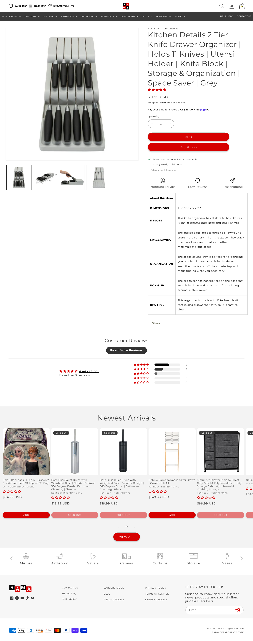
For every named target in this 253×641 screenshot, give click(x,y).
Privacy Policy (155, 587)
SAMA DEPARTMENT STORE (228, 632)
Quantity (153, 116)
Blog (107, 593)
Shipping (153, 102)
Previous (12, 558)
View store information (164, 170)
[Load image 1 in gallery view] (18, 177)
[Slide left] (118, 527)
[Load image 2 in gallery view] (45, 177)
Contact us (244, 16)
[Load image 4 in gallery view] (98, 177)
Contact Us (70, 587)
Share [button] (156, 323)
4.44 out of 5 (89, 371)
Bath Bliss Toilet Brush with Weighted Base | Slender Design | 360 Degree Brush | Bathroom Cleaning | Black (122, 484)
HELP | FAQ (226, 16)
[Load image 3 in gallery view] (72, 177)
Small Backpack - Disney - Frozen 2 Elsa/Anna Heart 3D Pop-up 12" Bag (26, 481)
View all (126, 537)
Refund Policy (114, 599)
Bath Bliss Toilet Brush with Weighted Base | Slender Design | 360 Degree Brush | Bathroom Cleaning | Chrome (73, 484)
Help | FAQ (69, 593)
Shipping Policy (156, 599)
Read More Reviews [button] (126, 350)
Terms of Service (157, 593)
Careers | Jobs (114, 587)
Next (241, 558)
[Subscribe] (238, 610)
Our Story (69, 599)
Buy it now (188, 147)
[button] (222, 6)
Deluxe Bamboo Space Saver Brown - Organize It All (172, 481)
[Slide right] (135, 527)
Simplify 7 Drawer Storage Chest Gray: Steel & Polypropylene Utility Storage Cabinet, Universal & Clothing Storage (219, 484)
